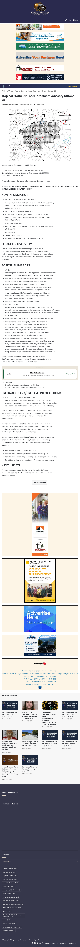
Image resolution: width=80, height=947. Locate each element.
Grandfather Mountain (11, 900)
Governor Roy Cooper (11, 897)
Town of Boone (9, 923)
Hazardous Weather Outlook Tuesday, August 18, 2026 (69, 744)
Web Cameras (62, 943)
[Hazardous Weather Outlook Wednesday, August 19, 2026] (50, 735)
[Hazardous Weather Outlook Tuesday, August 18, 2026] (70, 735)
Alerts (11, 91)
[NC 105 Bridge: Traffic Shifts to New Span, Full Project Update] (30, 735)
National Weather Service (10, 104)
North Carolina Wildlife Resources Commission (12, 915)
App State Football (10, 876)
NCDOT (7, 911)
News (53, 943)
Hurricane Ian (40, 482)
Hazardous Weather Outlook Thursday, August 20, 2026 (69, 714)
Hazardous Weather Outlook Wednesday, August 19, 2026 (50, 744)
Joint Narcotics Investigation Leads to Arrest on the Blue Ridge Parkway (29, 715)
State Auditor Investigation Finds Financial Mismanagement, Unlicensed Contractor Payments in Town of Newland (50, 718)
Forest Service (9, 893)
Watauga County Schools (12, 927)
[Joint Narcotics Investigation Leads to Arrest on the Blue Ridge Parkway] (30, 705)
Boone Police (8, 886)
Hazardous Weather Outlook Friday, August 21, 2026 (9, 714)
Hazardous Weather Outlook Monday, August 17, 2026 (29, 769)
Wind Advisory (8, 930)
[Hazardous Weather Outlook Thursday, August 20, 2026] (70, 705)
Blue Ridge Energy (10, 879)
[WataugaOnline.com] (40, 9)
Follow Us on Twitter (10, 804)
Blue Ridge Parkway (10, 883)
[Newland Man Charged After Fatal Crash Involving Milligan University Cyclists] (10, 735)
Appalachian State (10, 868)
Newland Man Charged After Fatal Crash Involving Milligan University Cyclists (9, 746)
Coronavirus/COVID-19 (11, 890)
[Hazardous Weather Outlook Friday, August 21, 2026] (10, 705)
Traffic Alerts (73, 943)
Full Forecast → (73, 86)
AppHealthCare (9, 872)
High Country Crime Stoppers (13, 904)
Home (5, 91)
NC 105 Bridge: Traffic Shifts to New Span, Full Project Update (30, 744)
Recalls (6, 920)
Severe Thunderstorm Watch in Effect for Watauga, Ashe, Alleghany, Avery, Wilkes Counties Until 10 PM (10, 772)
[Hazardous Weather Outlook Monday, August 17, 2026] (30, 760)
